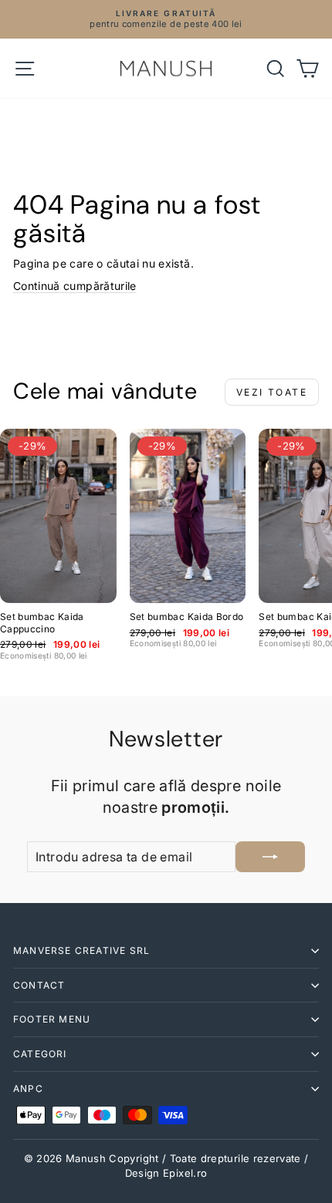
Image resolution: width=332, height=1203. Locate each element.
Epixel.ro (185, 1173)
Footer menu (51, 1019)
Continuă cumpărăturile (75, 285)
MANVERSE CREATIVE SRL (81, 950)
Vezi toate (271, 392)
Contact (39, 985)
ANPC (28, 1088)
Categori (40, 1054)
